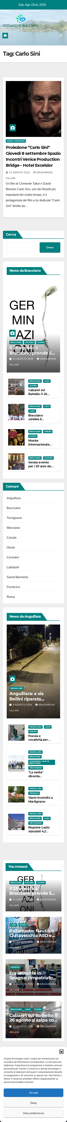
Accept (33, 1092)
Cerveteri (13, 557)
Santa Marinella (17, 577)
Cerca (11, 234)
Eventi (32, 436)
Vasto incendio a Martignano (40, 799)
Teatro (41, 342)
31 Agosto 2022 (20, 172)
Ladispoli (13, 567)
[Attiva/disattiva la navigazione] (61, 36)
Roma (11, 596)
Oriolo (11, 547)
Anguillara (14, 498)
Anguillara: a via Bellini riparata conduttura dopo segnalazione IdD (28, 701)
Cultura (29, 342)
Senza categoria (16, 141)
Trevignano (14, 517)
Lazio (32, 411)
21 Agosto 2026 (23, 359)
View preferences (33, 1113)
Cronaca (34, 793)
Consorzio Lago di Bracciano (39, 762)
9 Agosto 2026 (23, 704)
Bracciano (16, 342)
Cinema (47, 431)
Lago (47, 381)
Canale (12, 537)
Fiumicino (13, 587)
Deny (33, 1102)
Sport (23, 925)
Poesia (33, 731)
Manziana (13, 527)
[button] (61, 1051)
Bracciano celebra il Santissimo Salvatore (36, 421)
